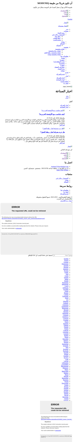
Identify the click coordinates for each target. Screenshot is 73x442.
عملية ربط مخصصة (55, 51)
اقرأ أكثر (62, 125)
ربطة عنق (58, 36)
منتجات (66, 31)
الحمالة (62, 43)
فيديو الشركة (60, 74)
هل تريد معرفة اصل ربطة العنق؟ (52, 132)
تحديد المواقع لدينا (59, 61)
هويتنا (63, 58)
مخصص (65, 47)
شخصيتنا (62, 63)
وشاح (63, 42)
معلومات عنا (64, 56)
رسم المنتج (61, 33)
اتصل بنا (65, 83)
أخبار (66, 76)
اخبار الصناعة (60, 79)
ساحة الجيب (57, 40)
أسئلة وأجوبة (64, 81)
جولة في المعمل (59, 67)
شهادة (63, 70)
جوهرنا (62, 65)
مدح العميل (61, 69)
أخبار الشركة (61, 78)
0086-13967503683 (62, 170)
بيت (67, 29)
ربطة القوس (57, 38)
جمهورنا (62, 60)
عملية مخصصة (60, 49)
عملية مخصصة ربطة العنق (52, 52)
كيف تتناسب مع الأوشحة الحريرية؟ (52, 114)
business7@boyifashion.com (59, 166)
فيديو (66, 72)
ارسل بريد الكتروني (66, 200)
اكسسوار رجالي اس (58, 34)
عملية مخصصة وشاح (54, 54)
